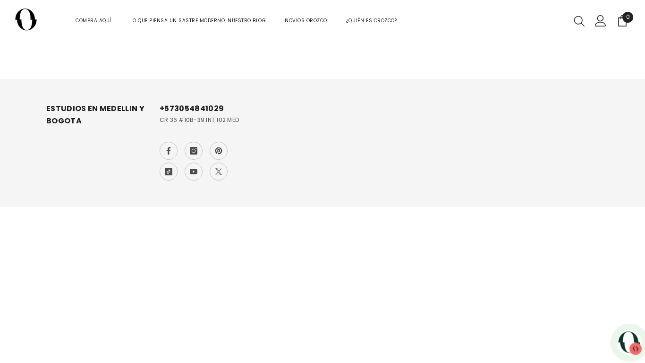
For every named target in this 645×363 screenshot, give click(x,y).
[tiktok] (169, 172)
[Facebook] (169, 151)
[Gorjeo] (219, 172)
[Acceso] (600, 20)
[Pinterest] (219, 151)
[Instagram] (194, 151)
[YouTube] (194, 172)
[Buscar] (579, 20)
